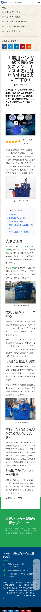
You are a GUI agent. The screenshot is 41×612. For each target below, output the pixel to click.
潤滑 (14, 268)
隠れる (20, 210)
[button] (38, 2)
